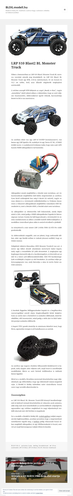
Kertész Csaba (27, 446)
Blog (36, 446)
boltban (36, 421)
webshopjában (44, 416)
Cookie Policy (39, 493)
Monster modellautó (49, 448)
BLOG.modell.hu (17, 7)
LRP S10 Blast (23, 448)
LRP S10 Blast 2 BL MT (35, 448)
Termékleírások (43, 446)
